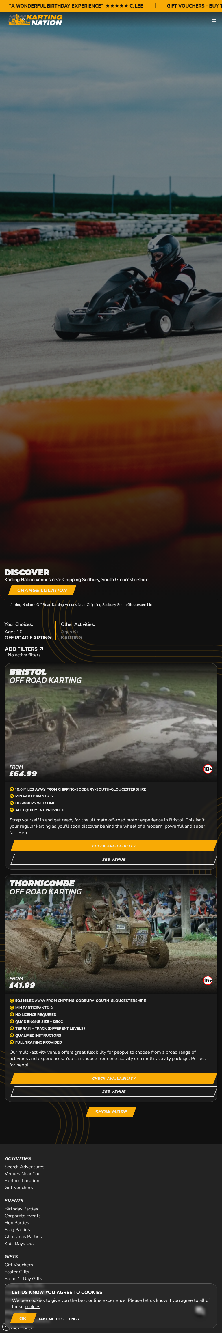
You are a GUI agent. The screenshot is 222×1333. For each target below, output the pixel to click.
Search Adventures (25, 1167)
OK (23, 1318)
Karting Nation (21, 604)
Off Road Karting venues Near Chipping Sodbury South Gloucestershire (94, 604)
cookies (32, 1307)
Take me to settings (58, 1319)
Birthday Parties (21, 1209)
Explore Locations (23, 1180)
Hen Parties (17, 1223)
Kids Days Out (19, 1243)
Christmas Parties (23, 1236)
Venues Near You (22, 1174)
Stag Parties (17, 1230)
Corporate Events (23, 1216)
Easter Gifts (17, 1272)
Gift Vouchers (19, 1187)
